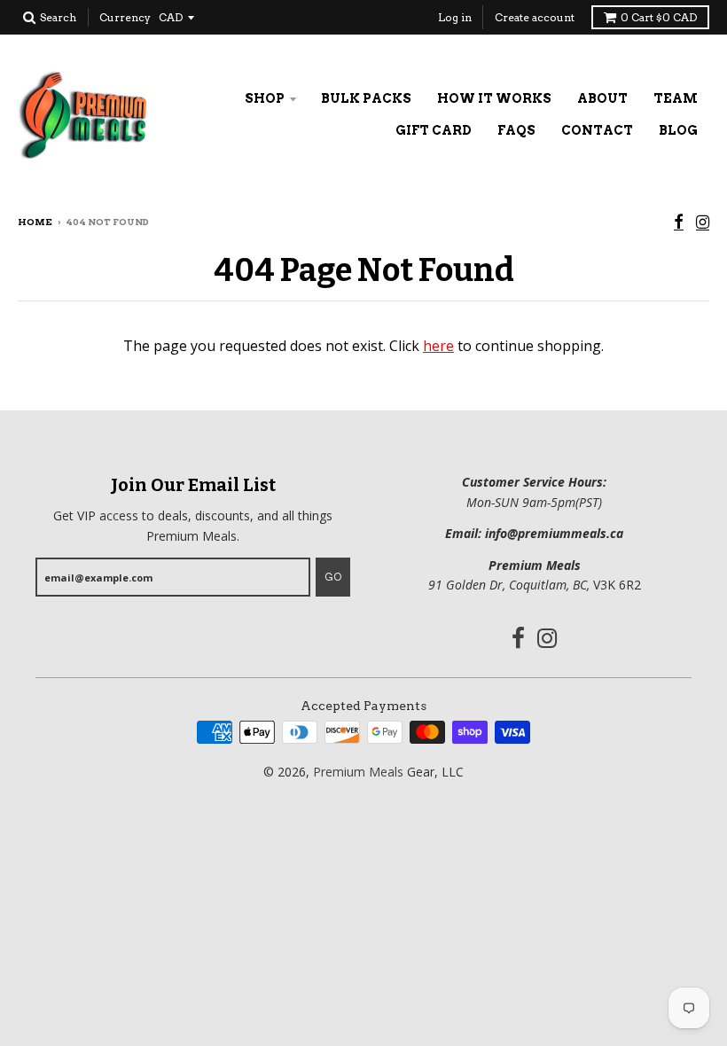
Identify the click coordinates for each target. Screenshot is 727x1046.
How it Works (494, 98)
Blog (678, 130)
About (602, 98)
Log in (455, 17)
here (438, 345)
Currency (125, 17)
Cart (659, 17)
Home (35, 221)
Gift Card (433, 130)
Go (332, 577)
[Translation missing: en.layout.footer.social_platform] (679, 223)
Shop (265, 98)
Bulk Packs (366, 98)
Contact (597, 130)
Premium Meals (358, 771)
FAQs (516, 130)
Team (675, 98)
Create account (535, 17)
